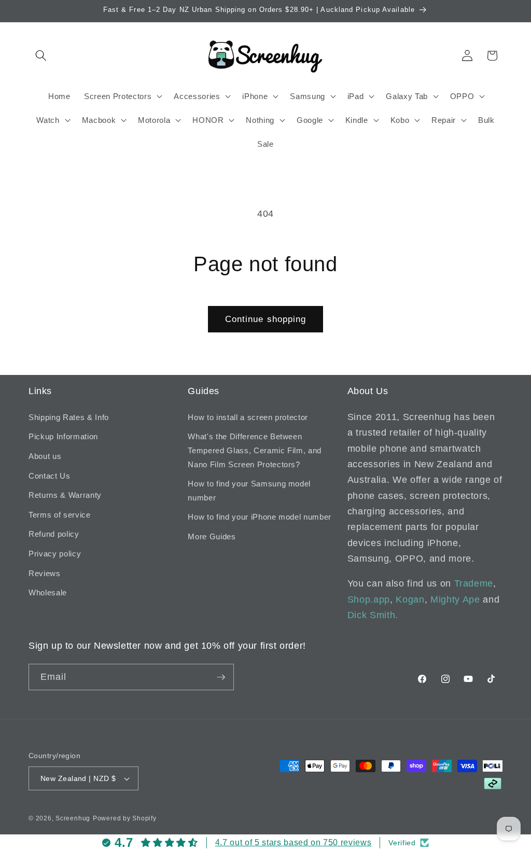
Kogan (410, 599)
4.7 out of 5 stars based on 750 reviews (293, 842)
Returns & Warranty (65, 495)
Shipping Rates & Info (69, 417)
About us (45, 456)
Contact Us (50, 475)
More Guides (211, 536)
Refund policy (54, 533)
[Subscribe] (220, 677)
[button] (41, 55)
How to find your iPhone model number (259, 516)
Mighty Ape (455, 599)
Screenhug (72, 818)
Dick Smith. (372, 615)
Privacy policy (55, 553)
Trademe (474, 583)
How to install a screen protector (248, 417)
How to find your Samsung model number (249, 490)
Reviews (45, 573)
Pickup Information (63, 436)
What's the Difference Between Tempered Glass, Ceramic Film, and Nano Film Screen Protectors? (255, 450)
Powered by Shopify (125, 818)
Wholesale (48, 592)
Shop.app (368, 599)
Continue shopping (265, 319)
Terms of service (60, 514)
